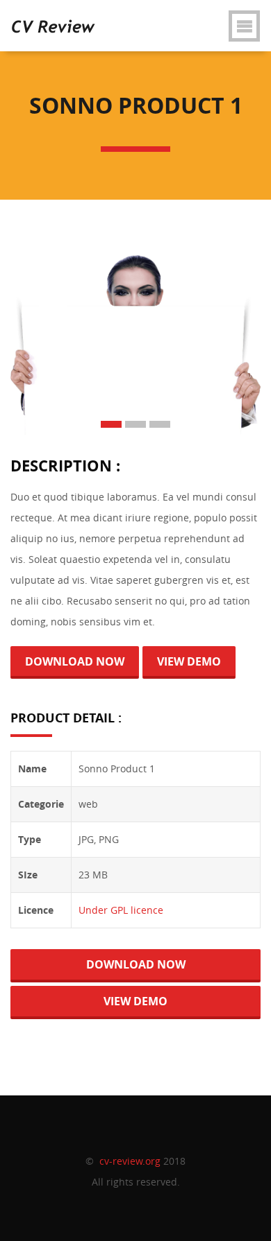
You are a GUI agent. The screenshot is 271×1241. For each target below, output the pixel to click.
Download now (74, 661)
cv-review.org (130, 1161)
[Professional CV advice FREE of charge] (53, 17)
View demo (189, 661)
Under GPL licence (121, 910)
